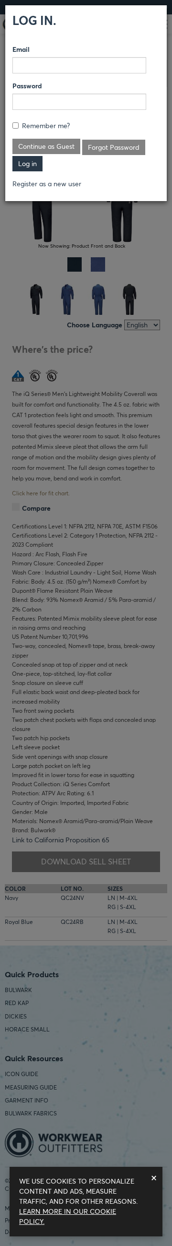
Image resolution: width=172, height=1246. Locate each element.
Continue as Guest (46, 146)
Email (21, 49)
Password (27, 86)
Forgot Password (114, 147)
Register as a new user (46, 184)
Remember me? (46, 125)
